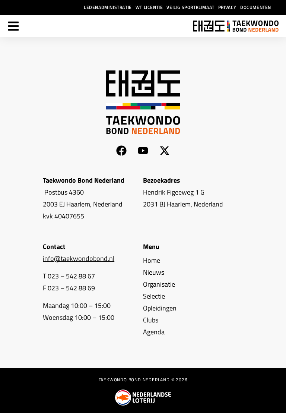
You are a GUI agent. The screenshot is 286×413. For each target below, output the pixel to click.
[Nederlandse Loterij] (143, 398)
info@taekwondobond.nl (78, 258)
